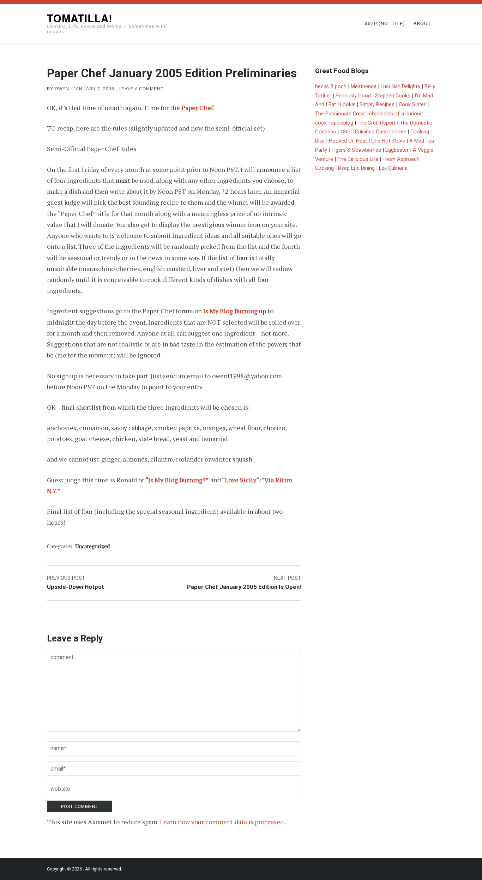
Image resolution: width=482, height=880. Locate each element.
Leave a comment (141, 89)
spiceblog (342, 123)
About (422, 23)
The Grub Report (376, 123)
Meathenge (363, 86)
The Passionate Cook (340, 113)
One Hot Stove (388, 141)
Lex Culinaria (393, 168)
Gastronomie (391, 131)
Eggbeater (397, 150)
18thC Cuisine (356, 131)
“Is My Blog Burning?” (177, 480)
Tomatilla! (80, 18)
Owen (62, 89)
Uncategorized (92, 546)
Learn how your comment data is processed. (222, 822)
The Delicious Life (357, 159)
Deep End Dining (356, 168)
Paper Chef (197, 107)
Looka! (347, 104)
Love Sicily (240, 480)
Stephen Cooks (392, 95)
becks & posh (331, 86)
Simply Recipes (377, 104)
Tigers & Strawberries (356, 150)
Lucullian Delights (400, 86)
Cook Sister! (413, 104)
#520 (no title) (384, 23)
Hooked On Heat (348, 141)
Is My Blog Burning (230, 311)
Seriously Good (353, 95)
